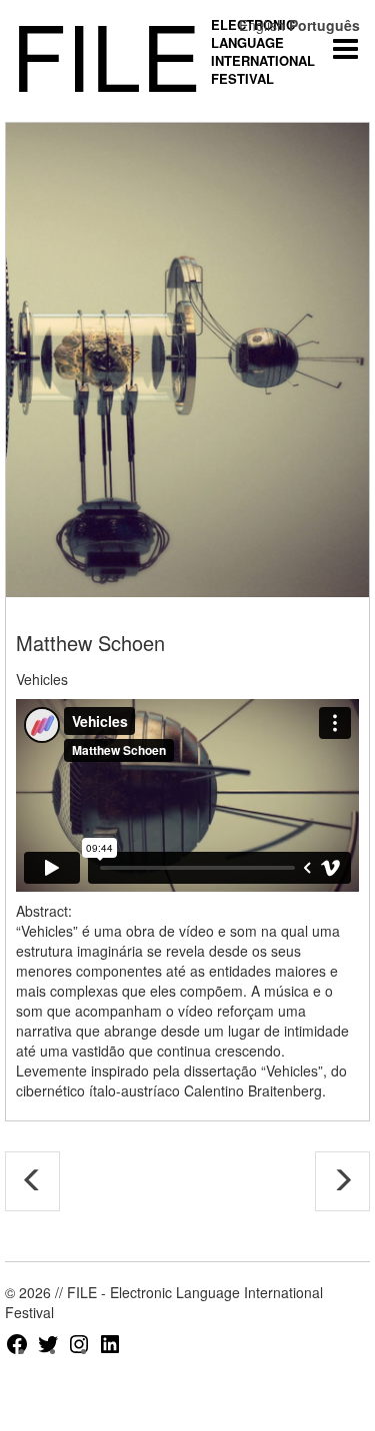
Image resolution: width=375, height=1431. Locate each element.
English (262, 25)
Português (324, 25)
